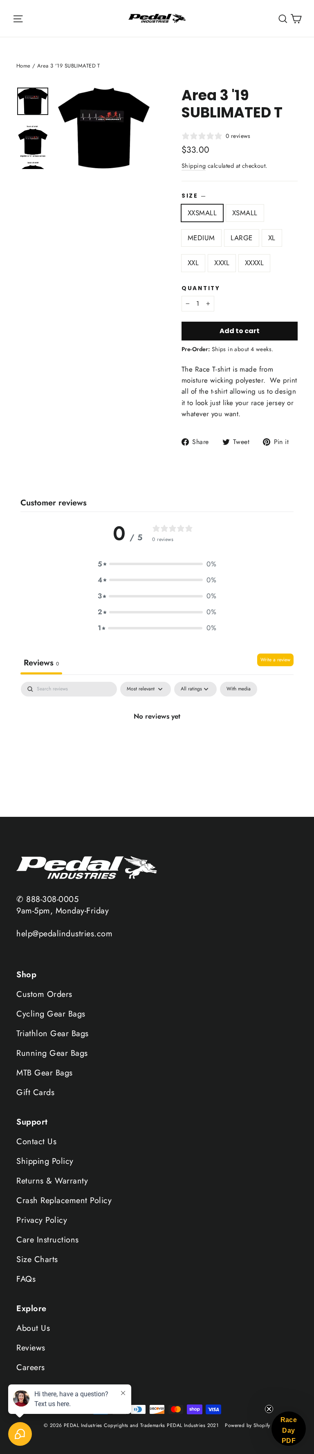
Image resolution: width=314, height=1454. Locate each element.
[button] (157, 564)
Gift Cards (35, 1092)
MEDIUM (201, 238)
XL (272, 238)
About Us (33, 1328)
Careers (30, 1367)
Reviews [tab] (41, 663)
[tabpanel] (157, 746)
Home (23, 66)
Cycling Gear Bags (50, 1014)
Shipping (194, 166)
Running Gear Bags (52, 1053)
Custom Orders (44, 994)
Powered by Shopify (247, 1425)
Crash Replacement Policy (64, 1200)
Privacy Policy (41, 1220)
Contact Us (36, 1141)
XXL (193, 263)
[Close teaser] (269, 1409)
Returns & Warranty (52, 1181)
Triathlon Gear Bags (52, 1033)
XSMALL (245, 213)
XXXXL (254, 263)
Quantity (201, 288)
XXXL (221, 263)
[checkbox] (238, 689)
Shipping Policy (45, 1161)
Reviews (30, 1348)
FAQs (26, 1279)
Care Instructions (47, 1240)
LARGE (242, 238)
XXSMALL (202, 213)
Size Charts (37, 1259)
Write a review (275, 659)
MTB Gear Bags (44, 1073)
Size (194, 196)
